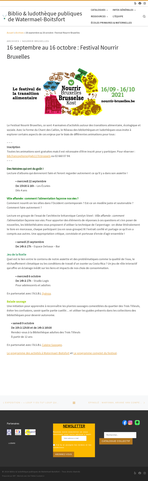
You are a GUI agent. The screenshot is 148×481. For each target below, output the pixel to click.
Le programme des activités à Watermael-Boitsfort (38, 353)
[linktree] (135, 3)
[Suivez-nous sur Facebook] (140, 3)
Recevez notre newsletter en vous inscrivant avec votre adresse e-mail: (72, 433)
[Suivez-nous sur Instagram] (145, 3)
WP (14, 476)
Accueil (10, 32)
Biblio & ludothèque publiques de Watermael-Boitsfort (35, 471)
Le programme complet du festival (95, 353)
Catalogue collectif (116, 441)
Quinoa (46, 293)
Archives (20, 32)
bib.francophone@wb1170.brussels (29, 156)
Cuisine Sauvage (52, 345)
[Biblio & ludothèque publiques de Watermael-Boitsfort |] (4, 16)
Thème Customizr (37, 476)
